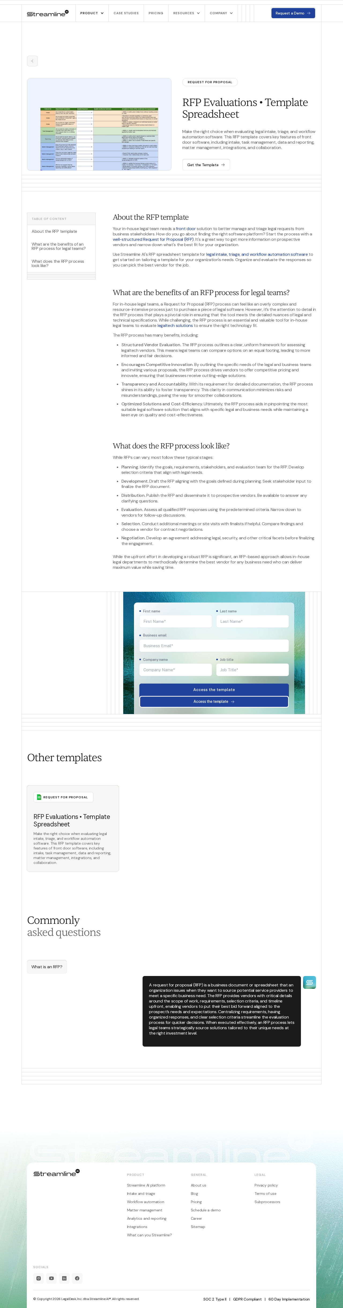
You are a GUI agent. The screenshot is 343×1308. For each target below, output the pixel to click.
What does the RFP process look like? (58, 263)
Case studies (126, 13)
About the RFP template (54, 231)
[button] (92, 13)
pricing (156, 13)
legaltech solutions (175, 325)
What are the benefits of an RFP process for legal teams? (59, 246)
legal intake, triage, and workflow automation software (257, 254)
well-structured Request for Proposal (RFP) (153, 239)
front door (186, 228)
